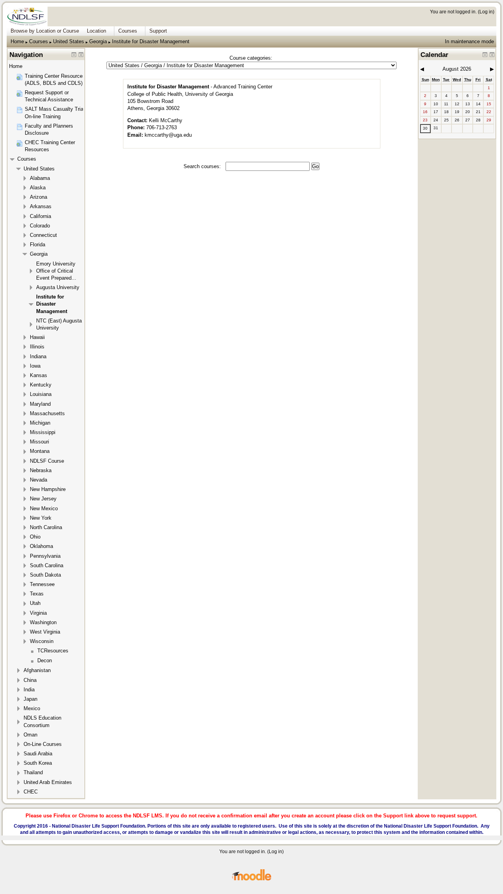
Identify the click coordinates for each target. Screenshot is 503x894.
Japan (30, 699)
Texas (37, 594)
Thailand (33, 772)
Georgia (98, 41)
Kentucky (40, 385)
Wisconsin (41, 641)
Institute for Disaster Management (150, 41)
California (40, 216)
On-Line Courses (43, 744)
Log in (486, 11)
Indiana (38, 356)
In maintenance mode (469, 41)
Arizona (38, 197)
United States (68, 41)
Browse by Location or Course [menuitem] (45, 31)
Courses (38, 41)
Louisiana (40, 394)
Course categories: (250, 58)
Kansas (38, 375)
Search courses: (203, 166)
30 (425, 128)
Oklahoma (41, 546)
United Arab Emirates (48, 782)
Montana (40, 451)
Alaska (38, 188)
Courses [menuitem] (127, 31)
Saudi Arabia (38, 754)
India (29, 689)
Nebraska (40, 470)
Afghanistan (37, 670)
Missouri (39, 442)
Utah (35, 603)
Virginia (38, 613)
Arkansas (40, 206)
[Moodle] (251, 879)
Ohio (35, 537)
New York (40, 518)
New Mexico (44, 508)
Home (17, 41)
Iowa (35, 366)
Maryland (40, 404)
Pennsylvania (45, 556)
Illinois (37, 347)
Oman (30, 735)
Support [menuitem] (158, 31)
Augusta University (57, 287)
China (30, 680)
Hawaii (37, 337)
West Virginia (45, 632)
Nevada (38, 480)
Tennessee (42, 584)
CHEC (31, 792)
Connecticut (43, 235)
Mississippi (42, 432)
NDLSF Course (47, 461)
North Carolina (46, 527)
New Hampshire (48, 489)
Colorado (40, 226)
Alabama (40, 178)
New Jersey (43, 499)
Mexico (32, 708)
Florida (37, 244)
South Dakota (45, 575)
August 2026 (456, 69)
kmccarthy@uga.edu (168, 135)
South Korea (38, 763)
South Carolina (46, 565)
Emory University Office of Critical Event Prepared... (56, 271)
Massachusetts (47, 413)
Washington (43, 622)
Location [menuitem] (96, 31)
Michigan (40, 423)
